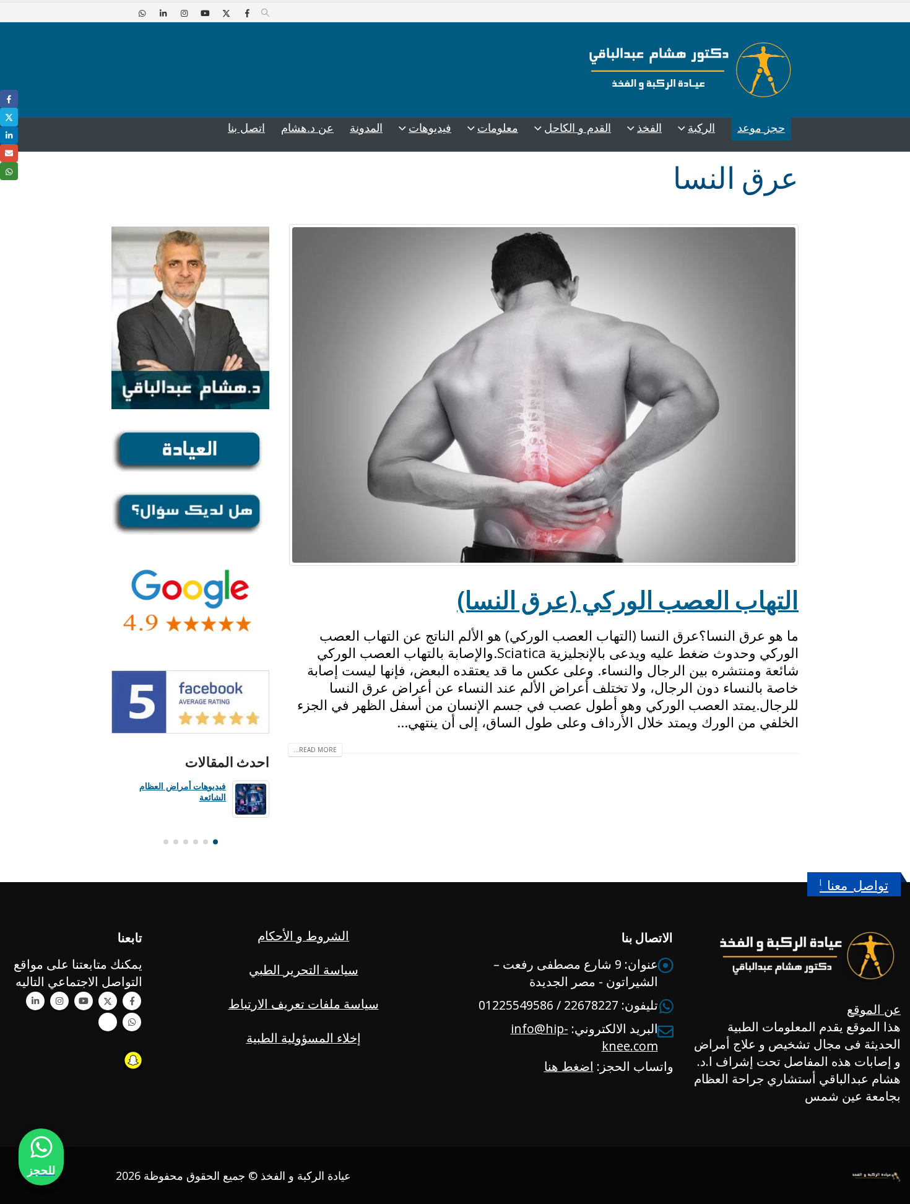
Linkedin (35, 1001)
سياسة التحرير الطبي (303, 969)
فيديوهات (430, 128)
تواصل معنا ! (854, 885)
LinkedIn (9, 135)
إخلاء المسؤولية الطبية (303, 1037)
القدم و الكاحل (577, 128)
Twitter (107, 1001)
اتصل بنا (246, 128)
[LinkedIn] (162, 13)
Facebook (132, 1001)
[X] (226, 13)
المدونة (366, 128)
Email (9, 153)
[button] (265, 13)
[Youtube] (205, 13)
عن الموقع (874, 1009)
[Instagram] (184, 13)
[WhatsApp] (141, 13)
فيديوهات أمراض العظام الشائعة (182, 791)
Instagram (59, 1001)
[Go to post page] (250, 799)
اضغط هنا (569, 1066)
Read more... (315, 749)
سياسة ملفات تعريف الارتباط (303, 1003)
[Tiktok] (120, 13)
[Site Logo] (690, 70)
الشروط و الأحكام (303, 935)
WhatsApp (132, 1022)
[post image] (543, 395)
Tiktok (107, 1022)
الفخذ (649, 128)
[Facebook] (247, 13)
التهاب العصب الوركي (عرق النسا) (628, 600)
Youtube (83, 1001)
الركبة (701, 128)
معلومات (497, 128)
